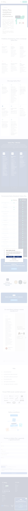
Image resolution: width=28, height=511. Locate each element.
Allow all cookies (10, 256)
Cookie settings (14, 258)
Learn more (7, 254)
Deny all (18, 256)
